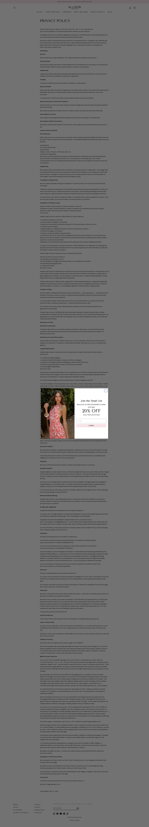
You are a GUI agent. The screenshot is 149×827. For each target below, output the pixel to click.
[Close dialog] (105, 390)
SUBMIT (91, 425)
